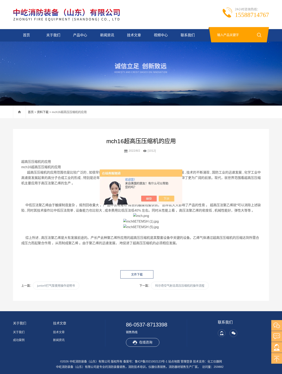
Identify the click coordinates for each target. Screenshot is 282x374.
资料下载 (43, 112)
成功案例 (19, 340)
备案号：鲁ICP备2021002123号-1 (145, 361)
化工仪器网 (214, 361)
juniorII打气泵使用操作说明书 (56, 285)
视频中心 (161, 35)
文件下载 (137, 274)
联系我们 (188, 35)
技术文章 (134, 35)
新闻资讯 (107, 35)
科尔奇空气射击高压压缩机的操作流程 (179, 285)
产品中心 (80, 35)
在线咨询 (145, 342)
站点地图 (174, 361)
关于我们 (53, 35)
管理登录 (186, 361)
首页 (26, 35)
